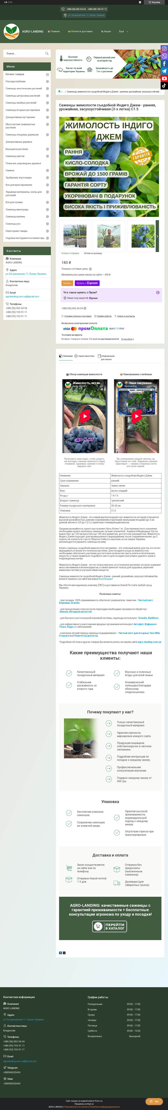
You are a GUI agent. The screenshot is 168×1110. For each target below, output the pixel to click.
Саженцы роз (13, 223)
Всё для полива (14, 202)
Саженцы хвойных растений (21, 102)
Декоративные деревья (19, 142)
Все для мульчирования (19, 185)
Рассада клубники (15, 81)
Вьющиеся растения (17, 149)
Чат (157, 1101)
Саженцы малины (15, 216)
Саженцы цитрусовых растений (23, 95)
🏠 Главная (53, 31)
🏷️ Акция (106, 31)
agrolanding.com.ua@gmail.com (22, 296)
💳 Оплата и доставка (80, 31)
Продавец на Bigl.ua (84, 1104)
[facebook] (60, 953)
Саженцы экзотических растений (24, 88)
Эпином (64, 611)
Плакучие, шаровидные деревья (23, 163)
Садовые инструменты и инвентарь (25, 238)
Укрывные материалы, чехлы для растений (24, 194)
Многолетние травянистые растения (20, 126)
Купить (67, 283)
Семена (10, 170)
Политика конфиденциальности (105, 1107)
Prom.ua (98, 1101)
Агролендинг (106, 579)
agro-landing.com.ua (149, 642)
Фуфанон (150, 624)
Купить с (81, 283)
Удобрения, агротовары (19, 177)
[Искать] (47, 53)
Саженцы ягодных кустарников (23, 110)
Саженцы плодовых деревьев (22, 134)
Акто (136, 624)
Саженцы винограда (17, 209)
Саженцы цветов (15, 156)
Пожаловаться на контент (76, 1107)
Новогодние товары (16, 231)
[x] (64, 953)
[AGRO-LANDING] (11, 31)
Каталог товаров (15, 74)
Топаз (62, 627)
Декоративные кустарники (20, 117)
